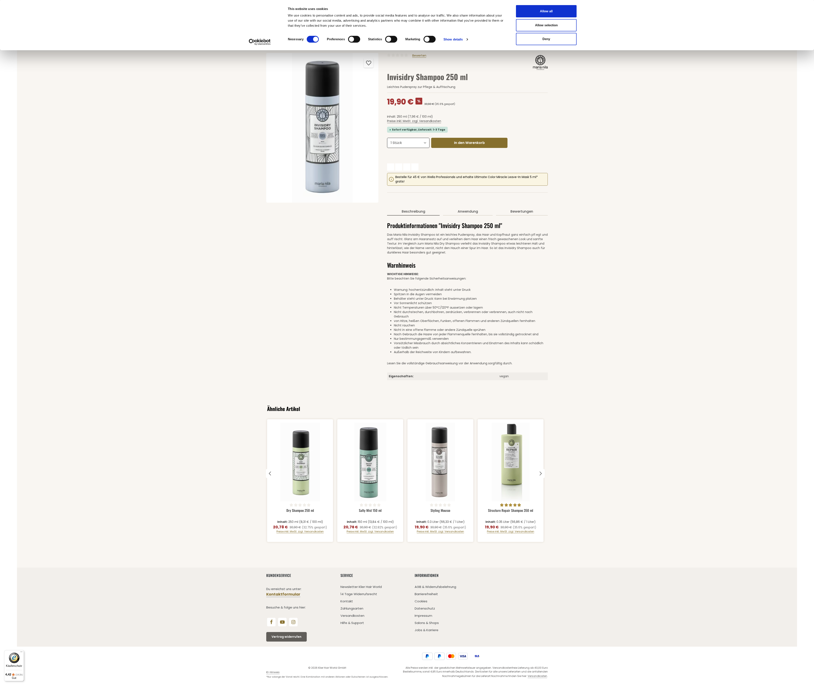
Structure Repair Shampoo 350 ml (510, 510)
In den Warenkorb (469, 142)
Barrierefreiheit (426, 594)
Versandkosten (352, 615)
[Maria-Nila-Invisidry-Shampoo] (322, 128)
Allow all (546, 11)
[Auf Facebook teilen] (390, 167)
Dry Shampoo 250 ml (300, 510)
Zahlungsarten (351, 608)
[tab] (413, 212)
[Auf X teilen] (398, 167)
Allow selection (546, 25)
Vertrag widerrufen (286, 637)
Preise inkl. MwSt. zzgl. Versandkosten (414, 121)
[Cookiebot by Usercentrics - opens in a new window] (259, 42)
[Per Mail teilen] (414, 167)
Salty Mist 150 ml (370, 510)
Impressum (423, 615)
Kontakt (346, 601)
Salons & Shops (427, 623)
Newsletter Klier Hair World (361, 587)
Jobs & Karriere (426, 630)
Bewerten (419, 55)
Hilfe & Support (352, 623)
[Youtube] (282, 622)
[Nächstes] (540, 473)
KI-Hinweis (273, 672)
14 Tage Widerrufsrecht (358, 594)
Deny (546, 39)
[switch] (354, 39)
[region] (322, 128)
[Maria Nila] (540, 62)
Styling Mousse (440, 510)
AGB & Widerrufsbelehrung (435, 587)
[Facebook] (271, 622)
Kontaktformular (283, 594)
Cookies (421, 601)
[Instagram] (293, 622)
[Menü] (21, 652)
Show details (453, 39)
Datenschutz (425, 608)
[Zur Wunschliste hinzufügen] (368, 63)
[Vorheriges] (270, 473)
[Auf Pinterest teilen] (406, 167)
